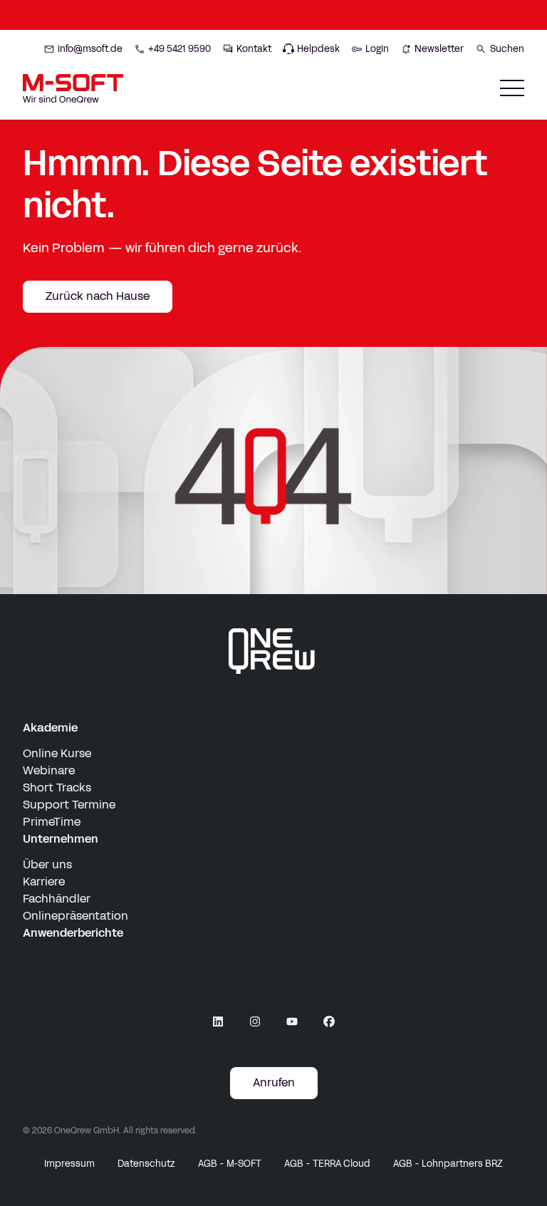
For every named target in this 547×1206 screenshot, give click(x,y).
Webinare (49, 770)
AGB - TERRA (327, 1164)
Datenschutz (146, 1164)
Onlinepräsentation (75, 916)
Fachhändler (56, 898)
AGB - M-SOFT (229, 1164)
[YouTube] (292, 1021)
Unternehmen (60, 839)
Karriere (44, 881)
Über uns (47, 864)
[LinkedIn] (218, 1021)
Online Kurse (57, 753)
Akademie (50, 727)
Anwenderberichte (73, 933)
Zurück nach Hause (98, 296)
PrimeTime (51, 821)
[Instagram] (255, 1021)
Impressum (69, 1164)
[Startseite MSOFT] (73, 88)
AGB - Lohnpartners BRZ (448, 1164)
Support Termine (69, 804)
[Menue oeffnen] (512, 88)
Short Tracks (57, 787)
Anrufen (274, 1082)
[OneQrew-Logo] (273, 651)
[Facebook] (329, 1021)
